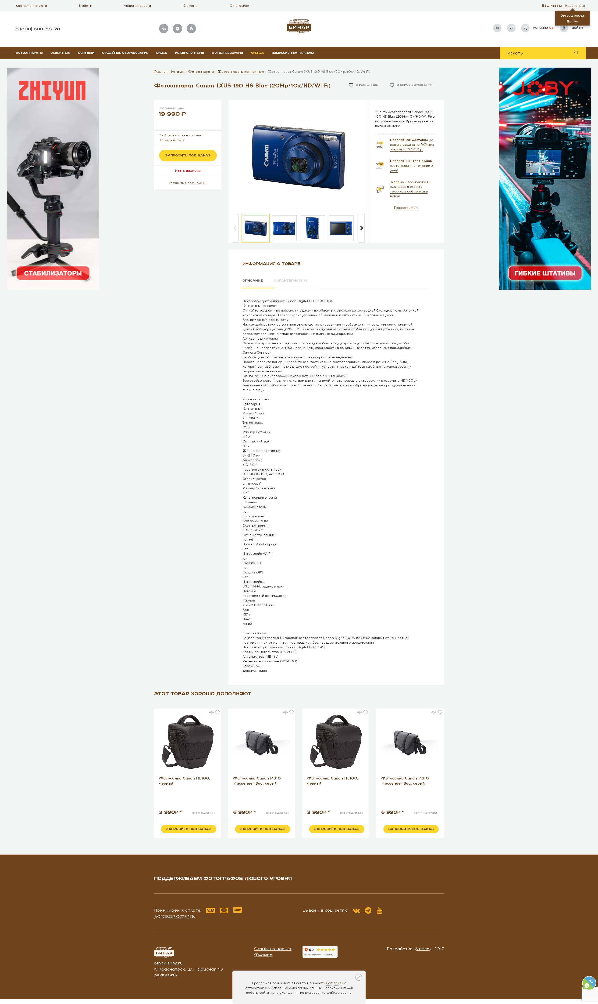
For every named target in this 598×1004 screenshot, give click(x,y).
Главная (160, 72)
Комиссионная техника (293, 53)
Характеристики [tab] (291, 281)
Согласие (334, 983)
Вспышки (86, 53)
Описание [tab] (252, 281)
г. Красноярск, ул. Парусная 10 (188, 969)
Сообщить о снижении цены (180, 135)
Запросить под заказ (188, 155)
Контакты (190, 6)
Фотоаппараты (29, 53)
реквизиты (166, 975)
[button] (575, 6)
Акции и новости (137, 6)
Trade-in (85, 6)
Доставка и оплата (31, 6)
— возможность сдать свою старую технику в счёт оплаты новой (410, 189)
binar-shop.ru (168, 963)
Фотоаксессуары (227, 53)
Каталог (178, 72)
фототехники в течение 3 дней (411, 165)
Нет (575, 21)
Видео (161, 53)
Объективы (60, 53)
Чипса (423, 948)
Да (569, 21)
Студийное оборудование (125, 53)
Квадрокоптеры (189, 53)
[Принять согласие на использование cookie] (358, 977)
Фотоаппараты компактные (240, 72)
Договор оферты (175, 916)
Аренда (257, 53)
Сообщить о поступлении (187, 183)
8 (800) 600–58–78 (37, 29)
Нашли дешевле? (172, 140)
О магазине (239, 6)
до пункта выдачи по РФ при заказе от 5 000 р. (412, 144)
